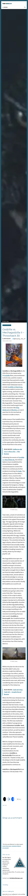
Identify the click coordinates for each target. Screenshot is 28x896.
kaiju (20, 471)
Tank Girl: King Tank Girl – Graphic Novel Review (13, 692)
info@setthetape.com (16, 878)
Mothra (14, 410)
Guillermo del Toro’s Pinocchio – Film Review (13, 451)
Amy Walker (7, 338)
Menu (6, 7)
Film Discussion (7, 325)
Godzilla (7, 375)
